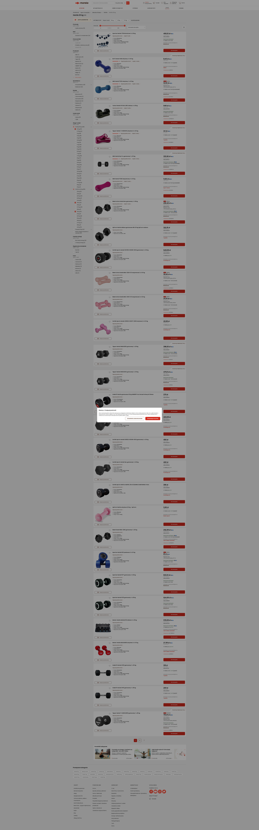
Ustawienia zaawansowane (134, 418)
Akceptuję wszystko (152, 418)
